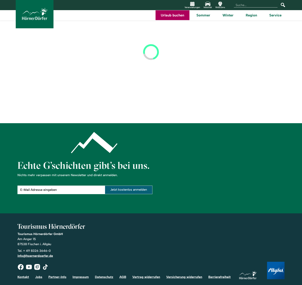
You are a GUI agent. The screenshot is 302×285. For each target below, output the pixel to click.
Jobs (38, 277)
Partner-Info (57, 277)
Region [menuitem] (251, 15)
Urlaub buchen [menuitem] (172, 15)
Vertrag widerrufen (146, 277)
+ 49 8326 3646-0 (37, 251)
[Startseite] (248, 275)
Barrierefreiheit (219, 277)
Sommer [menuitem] (203, 15)
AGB (122, 277)
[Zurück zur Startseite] (34, 14)
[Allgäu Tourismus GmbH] (276, 271)
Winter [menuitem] (227, 15)
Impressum (81, 277)
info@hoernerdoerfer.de (35, 256)
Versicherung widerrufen (184, 277)
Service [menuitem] (275, 15)
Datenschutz (104, 277)
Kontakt (23, 277)
